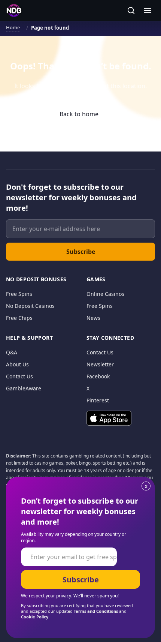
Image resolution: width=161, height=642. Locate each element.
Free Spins (19, 293)
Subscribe (80, 252)
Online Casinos (105, 293)
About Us (17, 364)
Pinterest (97, 400)
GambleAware (23, 388)
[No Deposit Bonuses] (14, 10)
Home (13, 27)
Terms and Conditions (96, 611)
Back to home (79, 114)
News (93, 317)
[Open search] (131, 10)
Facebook (98, 376)
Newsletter (100, 364)
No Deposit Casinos (30, 305)
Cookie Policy (34, 617)
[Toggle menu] (147, 10)
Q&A (11, 352)
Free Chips (19, 317)
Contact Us (19, 376)
